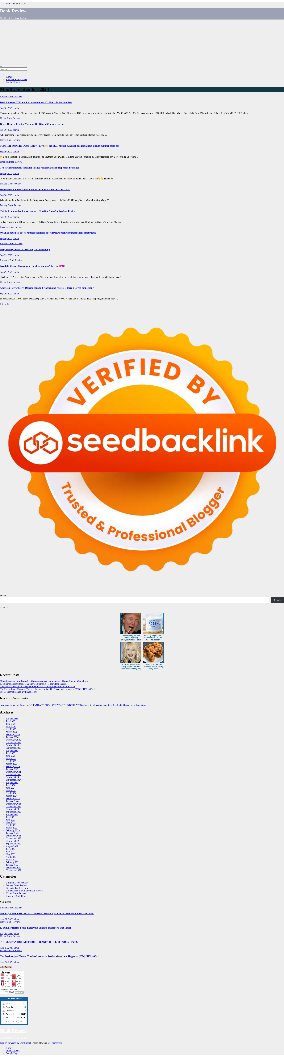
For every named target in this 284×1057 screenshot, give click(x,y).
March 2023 (11, 827)
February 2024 (13, 798)
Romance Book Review (11, 96)
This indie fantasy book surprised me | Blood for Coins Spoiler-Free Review (37, 211)
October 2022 (12, 841)
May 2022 (11, 854)
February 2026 (13, 734)
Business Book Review (11, 227)
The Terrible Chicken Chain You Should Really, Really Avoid (153, 667)
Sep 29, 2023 (6, 255)
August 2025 (12, 750)
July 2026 (10, 721)
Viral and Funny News (16, 79)
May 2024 (11, 790)
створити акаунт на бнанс (13, 705)
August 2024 (12, 782)
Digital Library (13, 82)
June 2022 (11, 851)
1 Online (9, 1022)
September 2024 (13, 780)
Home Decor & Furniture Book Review (24, 890)
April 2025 (11, 761)
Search (3, 595)
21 (8, 303)
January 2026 (12, 737)
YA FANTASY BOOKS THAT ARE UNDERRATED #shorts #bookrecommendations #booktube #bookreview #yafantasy (87, 705)
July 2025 (10, 753)
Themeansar (56, 1043)
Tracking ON (17, 1022)
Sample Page (12, 1053)
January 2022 (12, 865)
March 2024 (11, 795)
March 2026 (11, 732)
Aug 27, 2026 (6, 919)
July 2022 (10, 849)
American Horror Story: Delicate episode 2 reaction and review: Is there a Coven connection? (47, 288)
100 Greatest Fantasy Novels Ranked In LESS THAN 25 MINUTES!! (35, 189)
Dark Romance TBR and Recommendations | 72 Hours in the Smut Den (36, 102)
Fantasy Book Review (10, 183)
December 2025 (13, 740)
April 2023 (11, 825)
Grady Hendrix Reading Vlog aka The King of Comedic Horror (32, 124)
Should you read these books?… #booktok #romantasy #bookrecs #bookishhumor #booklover (44, 681)
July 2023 (10, 817)
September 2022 (13, 843)
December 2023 (13, 803)
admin (16, 108)
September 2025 (13, 748)
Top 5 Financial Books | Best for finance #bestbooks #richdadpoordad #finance (39, 167)
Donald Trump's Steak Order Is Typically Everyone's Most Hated (131, 638)
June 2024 (11, 788)
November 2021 (13, 870)
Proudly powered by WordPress (15, 1043)
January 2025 (12, 769)
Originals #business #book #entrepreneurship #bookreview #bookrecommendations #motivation (48, 232)
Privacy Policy (13, 1050)
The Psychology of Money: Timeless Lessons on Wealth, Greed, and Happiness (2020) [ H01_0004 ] (47, 689)
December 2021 (13, 867)
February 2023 (13, 830)
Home (9, 77)
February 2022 (13, 862)
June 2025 (11, 756)
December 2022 (13, 835)
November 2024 (13, 774)
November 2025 (13, 742)
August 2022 (12, 846)
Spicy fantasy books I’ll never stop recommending (25, 249)
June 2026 (11, 724)
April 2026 (11, 729)
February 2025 (13, 766)
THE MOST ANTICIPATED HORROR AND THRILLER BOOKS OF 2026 (37, 686)
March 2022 (11, 859)
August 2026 (12, 718)
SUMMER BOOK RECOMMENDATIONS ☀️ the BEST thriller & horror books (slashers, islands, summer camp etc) (59, 146)
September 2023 (13, 811)
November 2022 (13, 838)
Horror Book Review (10, 118)
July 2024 (10, 785)
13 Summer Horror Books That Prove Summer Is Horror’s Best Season (33, 684)
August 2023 (12, 814)
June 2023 (11, 819)
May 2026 (11, 726)
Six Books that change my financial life (18, 692)
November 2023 (13, 806)
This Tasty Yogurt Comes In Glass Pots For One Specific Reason (153, 638)
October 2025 (12, 745)
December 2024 (13, 772)
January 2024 (12, 801)
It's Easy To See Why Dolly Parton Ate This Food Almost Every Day (131, 667)
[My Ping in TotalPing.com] (6, 967)
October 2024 (12, 777)
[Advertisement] (142, 42)
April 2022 (11, 857)
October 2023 (12, 809)
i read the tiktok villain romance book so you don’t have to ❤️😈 (32, 266)
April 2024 (11, 793)
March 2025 (11, 764)
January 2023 (12, 833)
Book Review (13, 10)
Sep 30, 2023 (6, 108)
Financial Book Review (11, 162)
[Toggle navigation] (1, 66)
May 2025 (11, 758)
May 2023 (11, 822)
